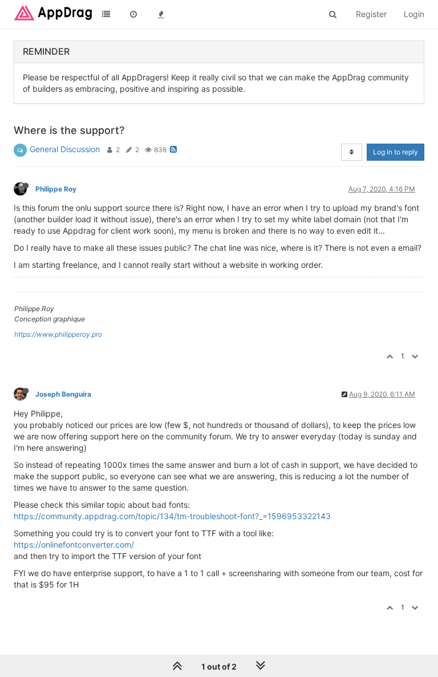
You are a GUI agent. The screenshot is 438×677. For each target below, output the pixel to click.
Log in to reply (395, 152)
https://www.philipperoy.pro (58, 334)
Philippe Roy (55, 189)
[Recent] (133, 14)
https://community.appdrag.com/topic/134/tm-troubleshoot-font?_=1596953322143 (172, 516)
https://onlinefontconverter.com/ (74, 544)
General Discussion (65, 149)
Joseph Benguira (63, 394)
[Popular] (161, 14)
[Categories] (106, 14)
